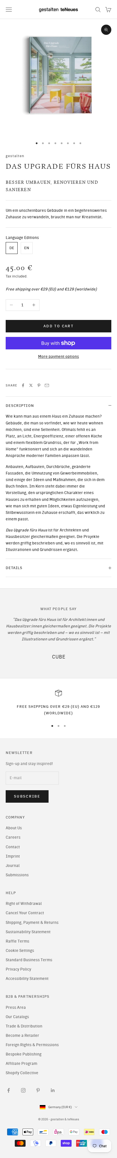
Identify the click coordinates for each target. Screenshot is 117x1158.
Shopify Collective (22, 1073)
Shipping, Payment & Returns (32, 922)
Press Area (16, 1007)
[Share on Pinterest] (39, 385)
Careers (13, 837)
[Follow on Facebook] (8, 1090)
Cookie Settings (20, 950)
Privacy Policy (18, 969)
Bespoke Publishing (23, 1054)
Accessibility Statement (27, 978)
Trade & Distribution (24, 1026)
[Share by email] (47, 385)
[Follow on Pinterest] (38, 1090)
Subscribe (27, 796)
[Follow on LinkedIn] (53, 1090)
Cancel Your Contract (25, 913)
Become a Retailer (22, 1035)
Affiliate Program (21, 1063)
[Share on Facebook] (23, 385)
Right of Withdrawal (24, 903)
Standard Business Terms (29, 960)
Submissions (17, 875)
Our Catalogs (17, 1016)
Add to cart (58, 326)
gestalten (15, 155)
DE (11, 248)
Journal (13, 865)
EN (26, 248)
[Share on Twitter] (31, 385)
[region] (58, 703)
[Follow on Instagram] (23, 1090)
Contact (13, 847)
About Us (14, 828)
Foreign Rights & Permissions (32, 1044)
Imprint (13, 856)
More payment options (58, 356)
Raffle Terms (17, 941)
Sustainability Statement (28, 932)
